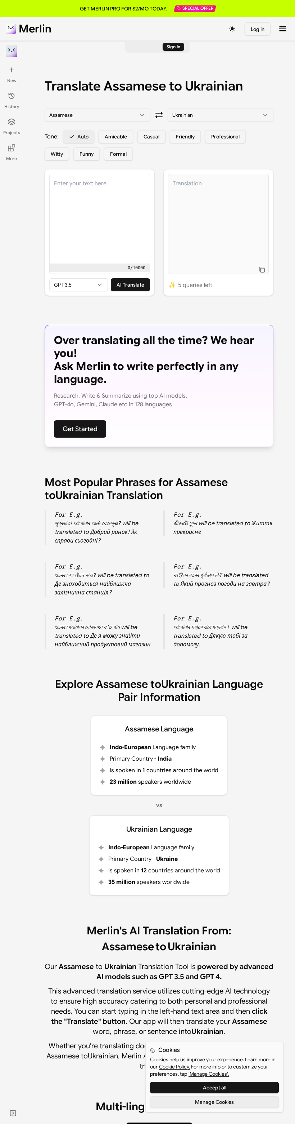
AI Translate (130, 285)
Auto (82, 136)
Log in (257, 29)
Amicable (116, 136)
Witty (57, 154)
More (11, 158)
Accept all (214, 1087)
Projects (11, 132)
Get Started (80, 429)
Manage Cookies (214, 1102)
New (11, 80)
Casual (151, 136)
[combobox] (97, 115)
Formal (118, 154)
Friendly (185, 136)
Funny (87, 154)
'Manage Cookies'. (209, 1074)
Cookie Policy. (174, 1066)
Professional (225, 136)
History (11, 106)
